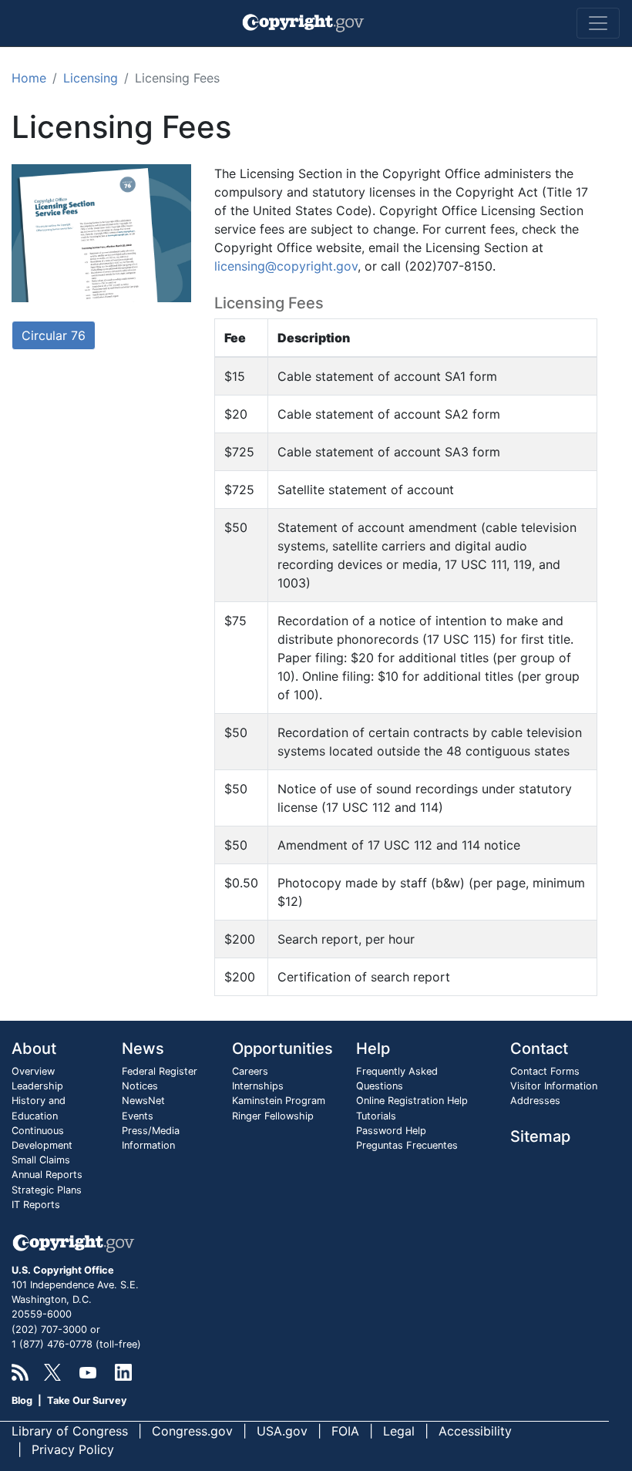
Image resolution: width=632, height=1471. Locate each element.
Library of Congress (70, 1431)
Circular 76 (54, 335)
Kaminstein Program (278, 1100)
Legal (399, 1431)
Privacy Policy (73, 1449)
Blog (22, 1400)
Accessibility (475, 1431)
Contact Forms (545, 1071)
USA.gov (282, 1431)
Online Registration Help (412, 1100)
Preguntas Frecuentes (407, 1145)
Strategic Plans (47, 1190)
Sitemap (540, 1136)
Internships (258, 1086)
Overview (33, 1071)
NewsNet (143, 1100)
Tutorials (376, 1116)
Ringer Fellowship (273, 1116)
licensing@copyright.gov (286, 266)
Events (137, 1116)
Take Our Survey (87, 1400)
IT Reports (36, 1204)
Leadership (37, 1086)
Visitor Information (553, 1086)
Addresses (535, 1100)
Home (29, 78)
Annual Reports (47, 1174)
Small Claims (41, 1160)
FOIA (345, 1431)
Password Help (391, 1130)
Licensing (90, 78)
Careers (250, 1071)
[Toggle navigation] (598, 23)
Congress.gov (192, 1431)
